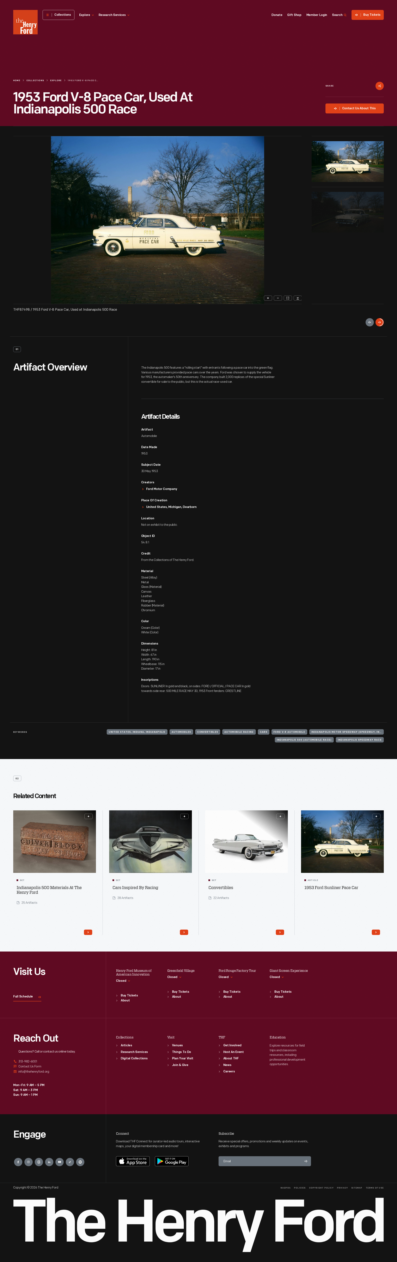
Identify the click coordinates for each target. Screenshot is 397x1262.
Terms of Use (375, 1188)
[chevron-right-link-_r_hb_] (376, 932)
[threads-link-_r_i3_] (39, 1162)
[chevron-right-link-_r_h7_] (184, 932)
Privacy (342, 1188)
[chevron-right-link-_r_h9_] (280, 932)
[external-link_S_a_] (54, 1061)
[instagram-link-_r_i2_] (28, 1162)
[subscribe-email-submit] (306, 1161)
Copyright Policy (321, 1188)
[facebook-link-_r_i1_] (18, 1162)
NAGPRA (286, 1188)
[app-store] (133, 1161)
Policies (300, 1188)
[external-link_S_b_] (54, 1066)
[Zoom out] (278, 298)
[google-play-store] (172, 1161)
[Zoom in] (268, 298)
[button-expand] (88, 816)
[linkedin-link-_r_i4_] (49, 1162)
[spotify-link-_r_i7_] (80, 1162)
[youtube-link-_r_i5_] (59, 1162)
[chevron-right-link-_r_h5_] (88, 932)
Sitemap (356, 1188)
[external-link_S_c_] (54, 1071)
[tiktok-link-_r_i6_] (70, 1162)
